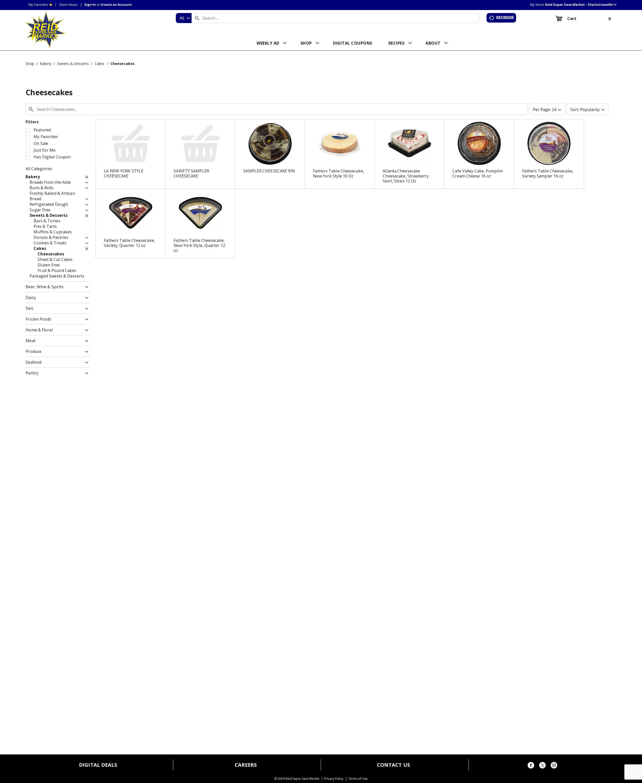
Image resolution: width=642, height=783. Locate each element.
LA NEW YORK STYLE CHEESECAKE (123, 173)
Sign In (90, 4)
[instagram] (554, 766)
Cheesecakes (122, 63)
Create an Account (116, 4)
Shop (30, 63)
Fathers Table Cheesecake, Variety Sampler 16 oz (547, 173)
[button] (580, 4)
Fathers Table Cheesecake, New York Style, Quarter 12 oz (199, 245)
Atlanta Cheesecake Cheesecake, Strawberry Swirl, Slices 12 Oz (406, 176)
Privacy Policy (333, 778)
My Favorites (38, 4)
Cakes (100, 63)
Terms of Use (358, 778)
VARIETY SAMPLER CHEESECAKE (191, 173)
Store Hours (68, 4)
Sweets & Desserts (73, 63)
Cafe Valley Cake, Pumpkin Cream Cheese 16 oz (477, 173)
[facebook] (531, 766)
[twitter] (542, 766)
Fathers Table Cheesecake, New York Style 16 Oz (338, 173)
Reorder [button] (505, 17)
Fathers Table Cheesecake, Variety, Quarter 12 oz (129, 243)
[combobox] (184, 18)
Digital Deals (98, 765)
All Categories (39, 168)
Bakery (45, 63)
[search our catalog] (197, 18)
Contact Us (393, 765)
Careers (246, 765)
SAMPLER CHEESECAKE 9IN (269, 171)
